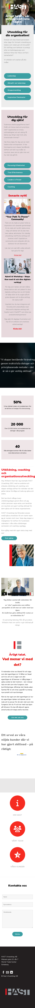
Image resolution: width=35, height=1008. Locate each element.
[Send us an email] (7, 972)
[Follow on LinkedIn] (11, 972)
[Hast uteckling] (17, 7)
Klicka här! (17, 255)
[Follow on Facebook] (3, 972)
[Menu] (2, 6)
